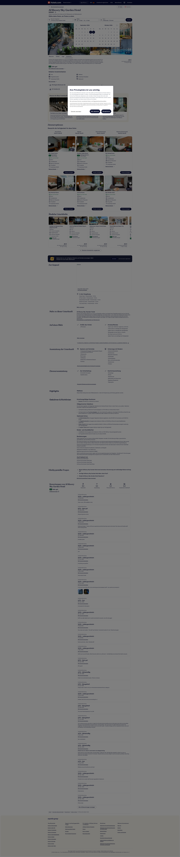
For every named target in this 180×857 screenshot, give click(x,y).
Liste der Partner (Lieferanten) (76, 106)
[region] (90, 101)
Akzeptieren (106, 111)
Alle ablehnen (95, 111)
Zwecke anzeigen (76, 111)
